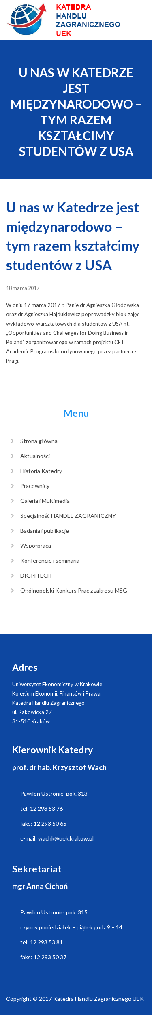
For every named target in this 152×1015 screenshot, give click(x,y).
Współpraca (35, 545)
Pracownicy (34, 485)
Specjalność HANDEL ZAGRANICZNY (68, 515)
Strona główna (39, 440)
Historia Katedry (41, 470)
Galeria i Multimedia (45, 500)
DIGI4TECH (35, 575)
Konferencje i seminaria (49, 560)
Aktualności (35, 455)
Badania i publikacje (44, 530)
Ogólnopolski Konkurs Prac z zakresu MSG (73, 590)
